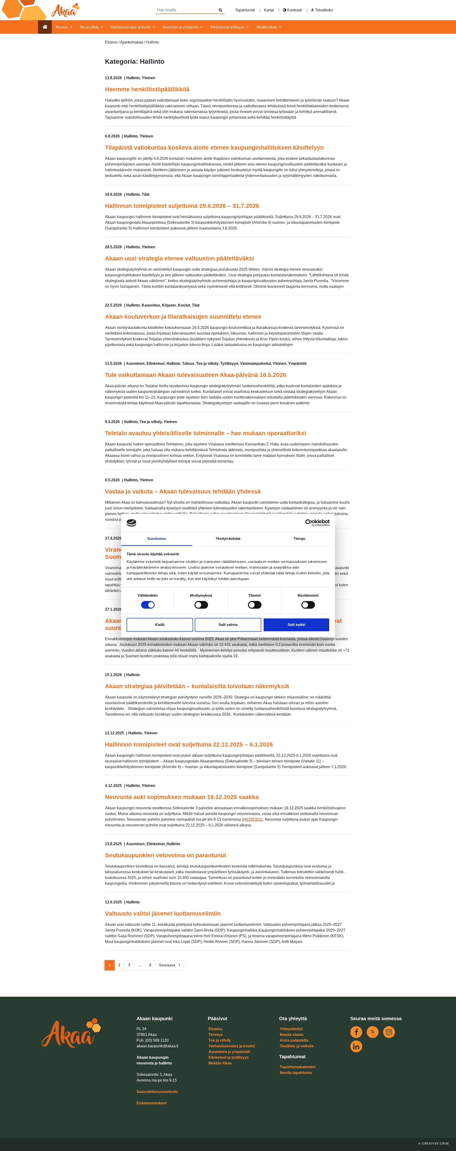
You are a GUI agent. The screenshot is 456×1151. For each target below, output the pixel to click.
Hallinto (133, 78)
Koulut (184, 305)
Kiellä (159, 625)
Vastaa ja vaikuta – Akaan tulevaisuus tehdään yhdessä (183, 491)
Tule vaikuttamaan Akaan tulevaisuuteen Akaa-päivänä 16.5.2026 (195, 374)
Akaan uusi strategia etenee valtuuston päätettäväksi (180, 258)
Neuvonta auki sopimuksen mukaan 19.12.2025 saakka (182, 797)
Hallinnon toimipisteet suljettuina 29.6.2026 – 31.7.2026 (182, 205)
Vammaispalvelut (255, 363)
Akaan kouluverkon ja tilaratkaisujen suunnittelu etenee (183, 316)
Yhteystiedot (291, 1029)
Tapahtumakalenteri (297, 1067)
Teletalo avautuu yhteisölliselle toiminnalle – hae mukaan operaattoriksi (205, 433)
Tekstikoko (324, 10)
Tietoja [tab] (299, 538)
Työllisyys (229, 363)
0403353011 (252, 819)
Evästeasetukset (151, 1103)
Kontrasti (294, 10)
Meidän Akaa (266, 27)
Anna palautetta (294, 1040)
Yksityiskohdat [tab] (228, 538)
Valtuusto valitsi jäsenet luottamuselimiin (163, 913)
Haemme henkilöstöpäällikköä (147, 89)
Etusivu (215, 1029)
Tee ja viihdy (89, 27)
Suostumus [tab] (156, 538)
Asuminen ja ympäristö (180, 27)
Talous (188, 363)
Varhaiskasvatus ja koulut (131, 27)
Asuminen (135, 363)
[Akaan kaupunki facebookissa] (356, 1032)
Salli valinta (228, 625)
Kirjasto (169, 305)
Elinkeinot (156, 363)
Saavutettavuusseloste (157, 1092)
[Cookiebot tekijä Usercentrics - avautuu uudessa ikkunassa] (309, 523)
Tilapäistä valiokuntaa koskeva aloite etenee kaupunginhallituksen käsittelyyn (214, 147)
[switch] (201, 605)
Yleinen (148, 78)
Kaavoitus (151, 305)
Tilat (145, 194)
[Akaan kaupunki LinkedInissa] (356, 1046)
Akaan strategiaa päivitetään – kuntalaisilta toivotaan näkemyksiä (198, 686)
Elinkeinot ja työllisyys (227, 27)
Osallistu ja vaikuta (297, 1046)
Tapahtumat (245, 10)
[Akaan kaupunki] (42, 10)
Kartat (269, 10)
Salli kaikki (296, 625)
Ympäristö (297, 363)
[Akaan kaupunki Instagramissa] (389, 1032)
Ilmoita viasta (291, 1035)
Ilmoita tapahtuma (296, 1073)
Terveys (61, 27)
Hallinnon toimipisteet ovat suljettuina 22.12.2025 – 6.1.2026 (189, 744)
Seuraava (167, 965)
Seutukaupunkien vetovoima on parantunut (165, 855)
